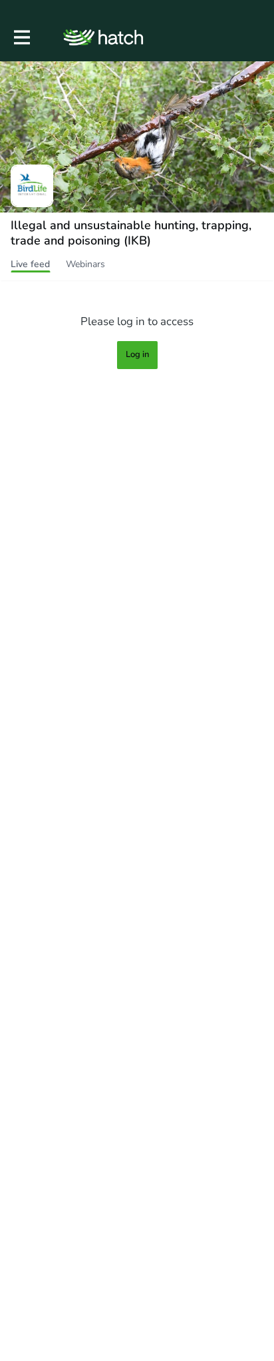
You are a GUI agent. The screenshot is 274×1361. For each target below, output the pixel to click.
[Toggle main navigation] (21, 37)
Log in (137, 354)
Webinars (85, 264)
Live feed (30, 264)
